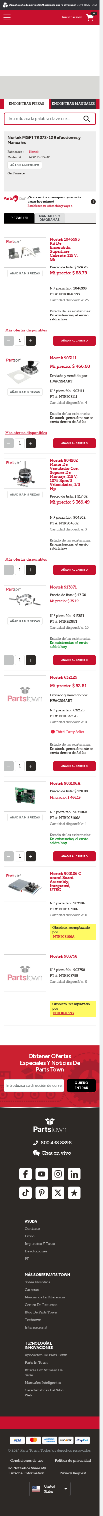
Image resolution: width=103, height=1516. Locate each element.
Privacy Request (73, 1473)
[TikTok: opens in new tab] (25, 1193)
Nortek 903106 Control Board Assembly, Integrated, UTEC (65, 881)
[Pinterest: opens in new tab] (42, 1193)
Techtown (33, 1320)
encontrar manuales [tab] (73, 104)
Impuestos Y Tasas (40, 1244)
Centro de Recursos (41, 1305)
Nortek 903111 (63, 358)
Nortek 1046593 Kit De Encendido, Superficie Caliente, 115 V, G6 (65, 249)
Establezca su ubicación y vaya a (50, 206)
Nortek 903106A (65, 783)
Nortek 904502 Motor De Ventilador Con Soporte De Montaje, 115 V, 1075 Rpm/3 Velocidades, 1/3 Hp (65, 474)
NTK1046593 (63, 1013)
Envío (29, 1236)
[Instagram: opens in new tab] (58, 1174)
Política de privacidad (73, 1460)
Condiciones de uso (27, 1460)
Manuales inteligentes (43, 1383)
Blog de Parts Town (41, 1312)
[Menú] (7, 17)
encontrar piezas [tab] (26, 104)
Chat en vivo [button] (56, 1153)
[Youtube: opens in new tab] (42, 1174)
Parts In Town (36, 1362)
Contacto (32, 1229)
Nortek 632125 (64, 677)
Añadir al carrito (74, 340)
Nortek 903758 (64, 956)
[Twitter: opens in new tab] (58, 1193)
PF (27, 1259)
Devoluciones (36, 1251)
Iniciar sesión (72, 17)
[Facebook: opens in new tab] (25, 1174)
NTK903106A (63, 937)
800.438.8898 (56, 1143)
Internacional (36, 1327)
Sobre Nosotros (37, 1282)
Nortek (33, 151)
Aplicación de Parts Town (46, 1355)
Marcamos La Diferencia (45, 1297)
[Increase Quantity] (31, 341)
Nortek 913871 (64, 587)
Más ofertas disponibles (26, 330)
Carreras (31, 1290)
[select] (49, 1489)
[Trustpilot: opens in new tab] (74, 1193)
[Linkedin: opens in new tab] (74, 1174)
